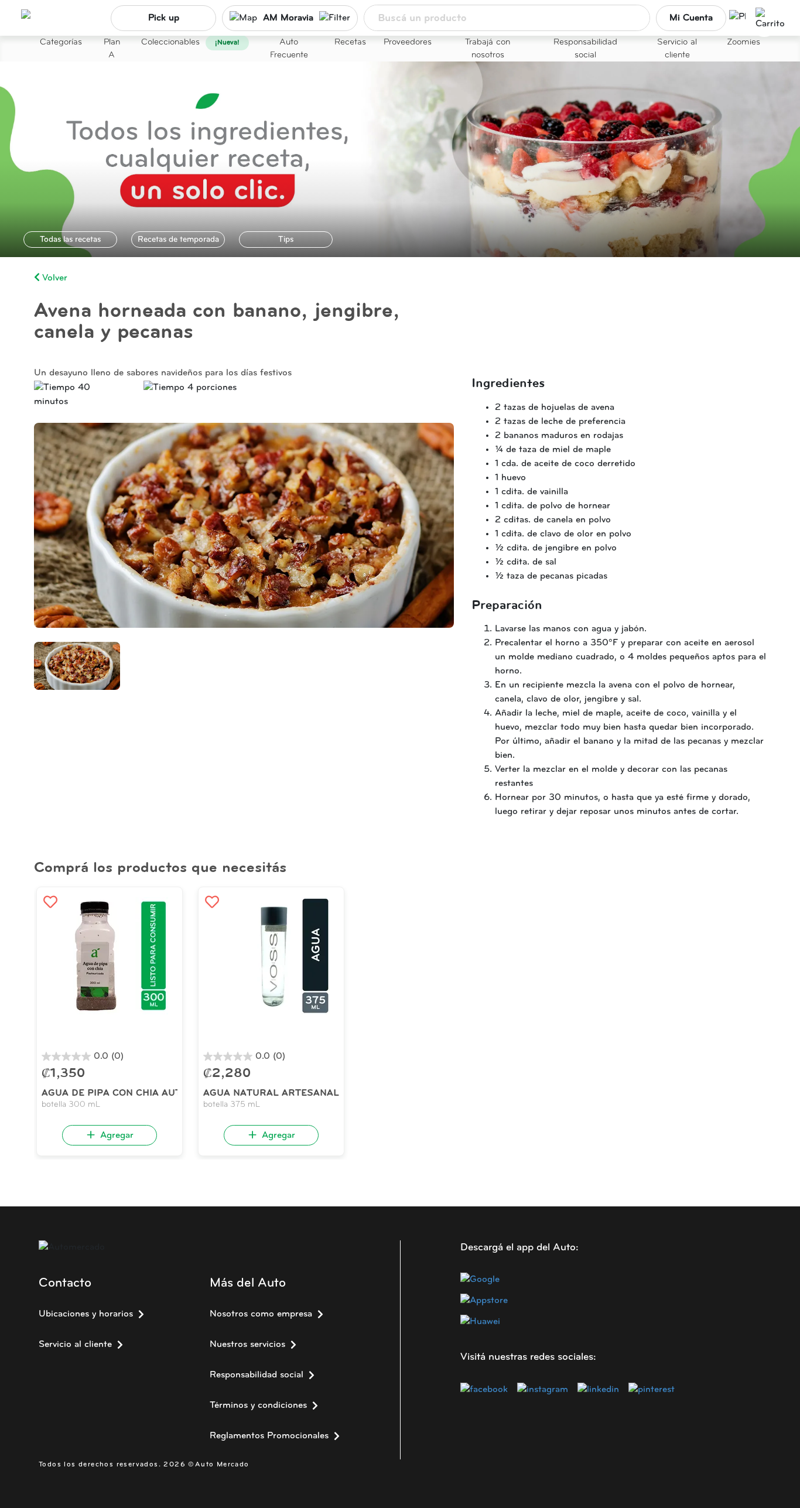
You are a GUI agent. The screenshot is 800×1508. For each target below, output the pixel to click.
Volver (53, 278)
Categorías (61, 42)
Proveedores (408, 42)
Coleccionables (170, 42)
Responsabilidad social (585, 49)
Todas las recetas (70, 239)
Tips (285, 239)
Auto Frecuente (289, 49)
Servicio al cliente (677, 49)
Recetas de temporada (178, 239)
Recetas (350, 42)
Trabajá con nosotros (487, 49)
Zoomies (743, 42)
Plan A (112, 49)
